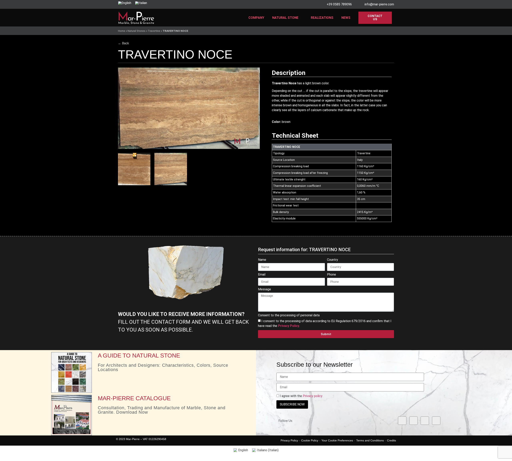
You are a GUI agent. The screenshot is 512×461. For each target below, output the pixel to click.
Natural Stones (136, 30)
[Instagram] (413, 420)
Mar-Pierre (133, 439)
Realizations (322, 18)
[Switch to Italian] (141, 3)
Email (261, 274)
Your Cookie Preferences (337, 440)
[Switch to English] (124, 3)
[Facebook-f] (402, 420)
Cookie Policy (309, 440)
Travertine (154, 30)
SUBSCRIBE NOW (292, 404)
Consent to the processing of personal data (289, 315)
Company (256, 18)
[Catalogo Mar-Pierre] (71, 415)
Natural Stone (285, 18)
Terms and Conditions (370, 440)
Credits (391, 440)
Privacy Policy (289, 440)
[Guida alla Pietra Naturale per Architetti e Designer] (71, 372)
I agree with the (300, 396)
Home (121, 30)
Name (262, 260)
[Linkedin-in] (425, 420)
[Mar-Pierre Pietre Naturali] (136, 18)
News (345, 18)
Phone (331, 274)
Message (264, 289)
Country (332, 260)
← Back (123, 43)
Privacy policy (312, 396)
